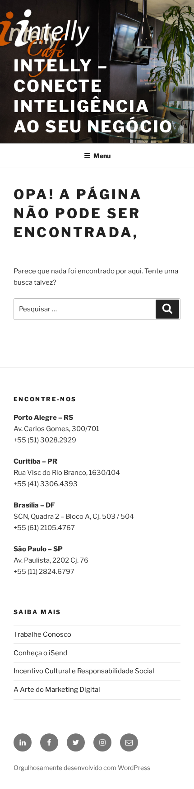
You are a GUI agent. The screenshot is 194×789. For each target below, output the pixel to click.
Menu (102, 156)
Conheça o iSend (40, 653)
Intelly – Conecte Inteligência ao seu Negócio (93, 96)
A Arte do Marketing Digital (57, 690)
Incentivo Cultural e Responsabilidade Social (84, 671)
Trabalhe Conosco (42, 634)
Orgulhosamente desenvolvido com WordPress (82, 767)
